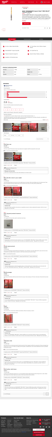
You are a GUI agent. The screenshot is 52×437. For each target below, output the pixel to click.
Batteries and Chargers (3, 424)
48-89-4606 (25, 8)
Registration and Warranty (18, 425)
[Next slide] (21, 30)
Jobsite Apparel (9, 424)
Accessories (9, 425)
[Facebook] (40, 427)
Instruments (9, 420)
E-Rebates (15, 421)
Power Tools (3, 420)
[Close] (50, 432)
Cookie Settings (38, 429)
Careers (33, 421)
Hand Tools (9, 421)
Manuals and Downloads (18, 424)
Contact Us (34, 422)
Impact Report (28, 424)
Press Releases (29, 421)
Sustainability (28, 422)
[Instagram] (43, 427)
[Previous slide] (2, 30)
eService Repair (16, 420)
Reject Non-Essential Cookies (38, 432)
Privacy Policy (24, 431)
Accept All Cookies (39, 434)
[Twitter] (46, 427)
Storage (8, 422)
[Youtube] (49, 427)
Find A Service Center (17, 422)
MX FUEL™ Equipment (3, 422)
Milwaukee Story (29, 420)
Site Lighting (3, 426)
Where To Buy (26, 23)
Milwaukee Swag (35, 420)
